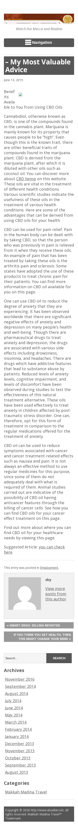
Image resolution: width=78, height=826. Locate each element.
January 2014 (17, 736)
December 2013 (19, 743)
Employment (49, 568)
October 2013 (17, 758)
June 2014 (14, 707)
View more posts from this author (55, 594)
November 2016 (19, 679)
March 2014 (15, 722)
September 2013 (20, 765)
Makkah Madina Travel (26, 792)
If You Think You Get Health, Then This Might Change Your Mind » (42, 637)
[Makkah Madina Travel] (39, 21)
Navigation (42, 42)
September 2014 (20, 686)
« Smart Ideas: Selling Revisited (33, 625)
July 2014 (13, 700)
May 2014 (13, 715)
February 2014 (18, 729)
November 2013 (19, 750)
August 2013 (16, 772)
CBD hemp (26, 178)
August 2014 (16, 693)
